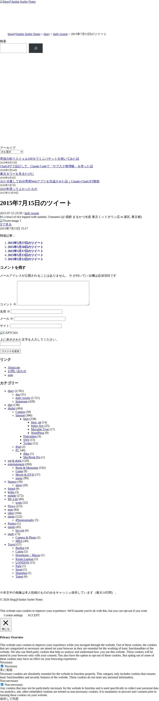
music (19, 478)
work (19, 502)
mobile (12, 495)
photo (11, 516)
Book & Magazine (27, 467)
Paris (19, 566)
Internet (20, 415)
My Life (13, 499)
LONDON (22, 562)
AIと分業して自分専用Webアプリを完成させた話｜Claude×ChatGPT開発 (49, 181)
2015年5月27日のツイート (25, 242)
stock (19, 485)
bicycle (20, 530)
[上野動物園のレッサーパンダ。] (119, 87)
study (11, 534)
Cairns (19, 551)
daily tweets (60, 34)
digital (11, 408)
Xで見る (6, 224)
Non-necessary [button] (9, 680)
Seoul (19, 569)
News (11, 506)
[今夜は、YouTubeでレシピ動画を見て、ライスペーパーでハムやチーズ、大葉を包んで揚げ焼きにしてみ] (119, 134)
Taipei (19, 576)
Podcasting (30, 436)
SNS (26, 439)
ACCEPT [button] (34, 615)
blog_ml (36, 422)
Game (19, 471)
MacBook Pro (32, 457)
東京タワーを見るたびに (17, 173)
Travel (12, 544)
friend (11, 488)
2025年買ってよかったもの (18, 189)
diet (10, 405)
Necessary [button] (6, 662)
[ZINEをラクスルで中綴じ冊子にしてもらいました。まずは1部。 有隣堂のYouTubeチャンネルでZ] (39, 69)
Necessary (11, 666)
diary (47, 34)
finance (12, 481)
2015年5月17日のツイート (25, 251)
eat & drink (15, 460)
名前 (5, 311)
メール (6, 318)
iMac (26, 453)
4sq (18, 394)
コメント (8, 304)
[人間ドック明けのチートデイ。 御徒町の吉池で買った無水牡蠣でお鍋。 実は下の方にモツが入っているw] (119, 61)
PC (17, 450)
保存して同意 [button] (9, 698)
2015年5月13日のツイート (25, 255)
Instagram (22, 401)
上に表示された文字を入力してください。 (29, 339)
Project (12, 523)
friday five (37, 425)
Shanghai (21, 573)
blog (26, 418)
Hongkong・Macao (28, 555)
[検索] (36, 48)
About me (14, 367)
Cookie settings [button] (13, 615)
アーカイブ (8, 147)
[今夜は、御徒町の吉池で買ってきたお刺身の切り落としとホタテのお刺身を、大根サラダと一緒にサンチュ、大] (39, 132)
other (11, 513)
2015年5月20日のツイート (25, 247)
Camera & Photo (26, 537)
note (10, 375)
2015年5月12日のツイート (25, 259)
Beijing (20, 548)
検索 (3, 41)
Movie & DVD (25, 474)
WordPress (37, 432)
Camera (20, 412)
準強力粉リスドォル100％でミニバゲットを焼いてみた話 (39, 158)
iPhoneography (25, 520)
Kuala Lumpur (25, 559)
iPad (18, 446)
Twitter (27, 443)
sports (11, 527)
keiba (11, 492)
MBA (19, 541)
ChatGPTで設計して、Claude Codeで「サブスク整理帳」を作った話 (46, 166)
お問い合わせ (17, 371)
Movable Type (40, 429)
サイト (4, 325)
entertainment (16, 464)
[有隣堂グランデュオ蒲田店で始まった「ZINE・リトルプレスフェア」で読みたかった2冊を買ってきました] (39, 101)
